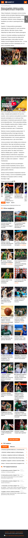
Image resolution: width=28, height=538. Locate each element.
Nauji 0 (8, 202)
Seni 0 (12, 202)
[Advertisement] (14, 82)
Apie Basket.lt (12, 532)
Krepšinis (3, 5)
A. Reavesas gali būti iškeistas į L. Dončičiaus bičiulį (13, 449)
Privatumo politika (19, 532)
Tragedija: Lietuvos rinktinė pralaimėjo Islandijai (12, 491)
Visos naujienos (14, 439)
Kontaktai (7, 532)
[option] (19, 192)
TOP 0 (3, 202)
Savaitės (5, 446)
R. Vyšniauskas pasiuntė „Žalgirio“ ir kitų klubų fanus (13, 470)
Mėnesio (12, 446)
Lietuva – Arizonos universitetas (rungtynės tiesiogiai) (14, 463)
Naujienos (8, 5)
